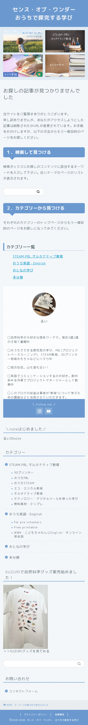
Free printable (26, 527)
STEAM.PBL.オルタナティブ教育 (38, 256)
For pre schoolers (28, 522)
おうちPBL (21, 478)
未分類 (18, 277)
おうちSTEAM (24, 483)
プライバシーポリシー (35, 714)
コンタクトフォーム (23, 691)
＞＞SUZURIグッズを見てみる (26, 651)
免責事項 (59, 714)
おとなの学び (23, 270)
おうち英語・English (29, 263)
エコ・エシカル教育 (28, 488)
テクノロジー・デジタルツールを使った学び (46, 499)
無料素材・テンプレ (28, 504)
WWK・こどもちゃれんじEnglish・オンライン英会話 (48, 534)
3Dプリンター (24, 472)
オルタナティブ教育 (28, 493)
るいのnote (12, 438)
